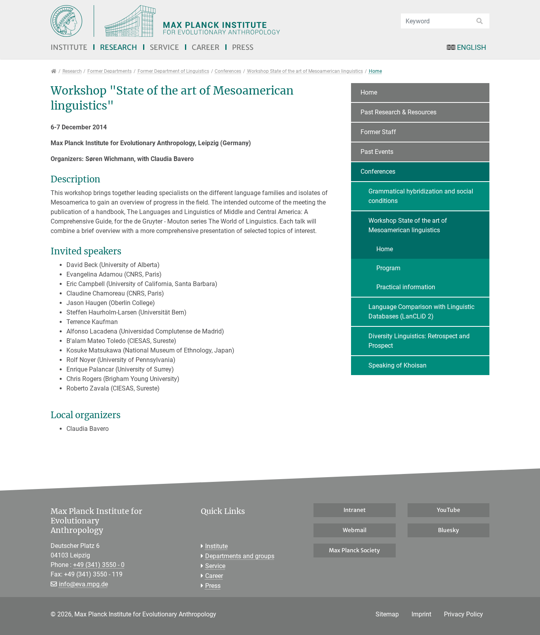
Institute (69, 47)
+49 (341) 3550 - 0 (99, 565)
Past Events (377, 151)
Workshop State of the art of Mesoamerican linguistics (407, 225)
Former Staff (378, 132)
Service (164, 47)
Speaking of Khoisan (397, 365)
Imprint (421, 614)
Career (205, 47)
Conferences (378, 171)
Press (242, 47)
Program (388, 268)
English (471, 47)
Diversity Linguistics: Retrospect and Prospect (419, 340)
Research (118, 47)
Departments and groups (239, 556)
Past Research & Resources (398, 112)
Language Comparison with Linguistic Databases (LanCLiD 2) (421, 311)
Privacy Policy (463, 614)
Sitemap (387, 614)
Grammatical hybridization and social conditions (420, 196)
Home (369, 92)
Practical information (405, 287)
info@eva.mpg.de (83, 584)
